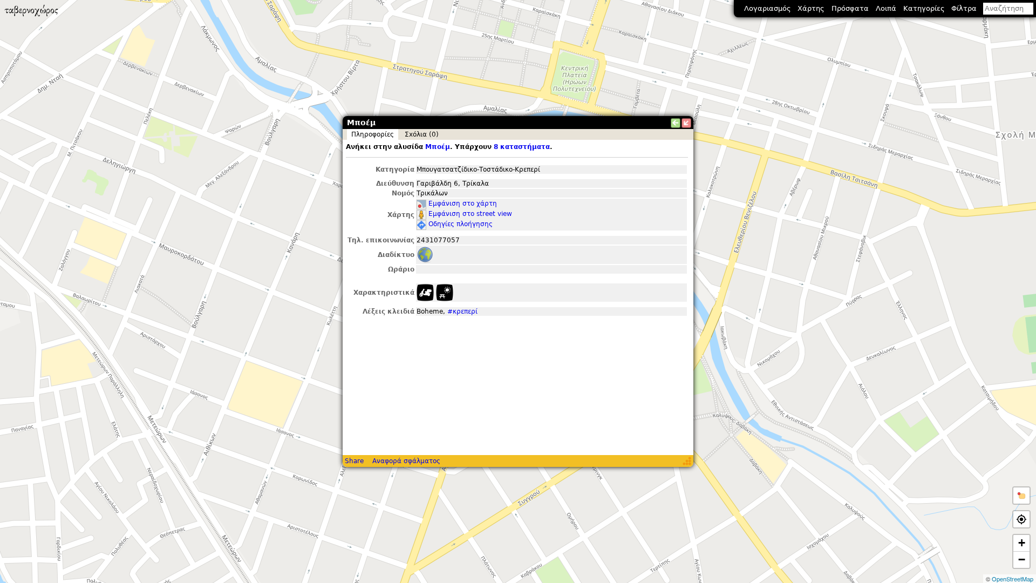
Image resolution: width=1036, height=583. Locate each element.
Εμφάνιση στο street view (470, 214)
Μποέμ (437, 147)
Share (354, 461)
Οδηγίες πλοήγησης (460, 224)
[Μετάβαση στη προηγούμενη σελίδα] (675, 123)
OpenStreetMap (1012, 578)
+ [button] (1021, 543)
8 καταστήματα (522, 147)
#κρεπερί (462, 311)
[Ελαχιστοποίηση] (686, 123)
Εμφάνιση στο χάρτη (462, 203)
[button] (1021, 495)
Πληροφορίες (372, 134)
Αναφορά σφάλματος (406, 461)
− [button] (1021, 559)
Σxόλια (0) (422, 134)
